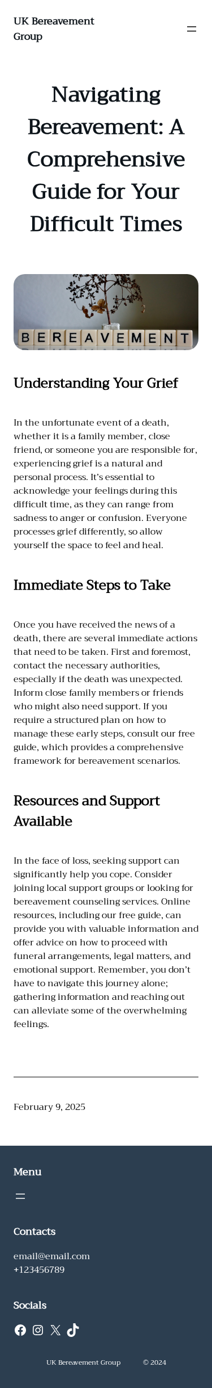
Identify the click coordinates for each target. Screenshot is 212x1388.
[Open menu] (191, 29)
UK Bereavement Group (54, 28)
